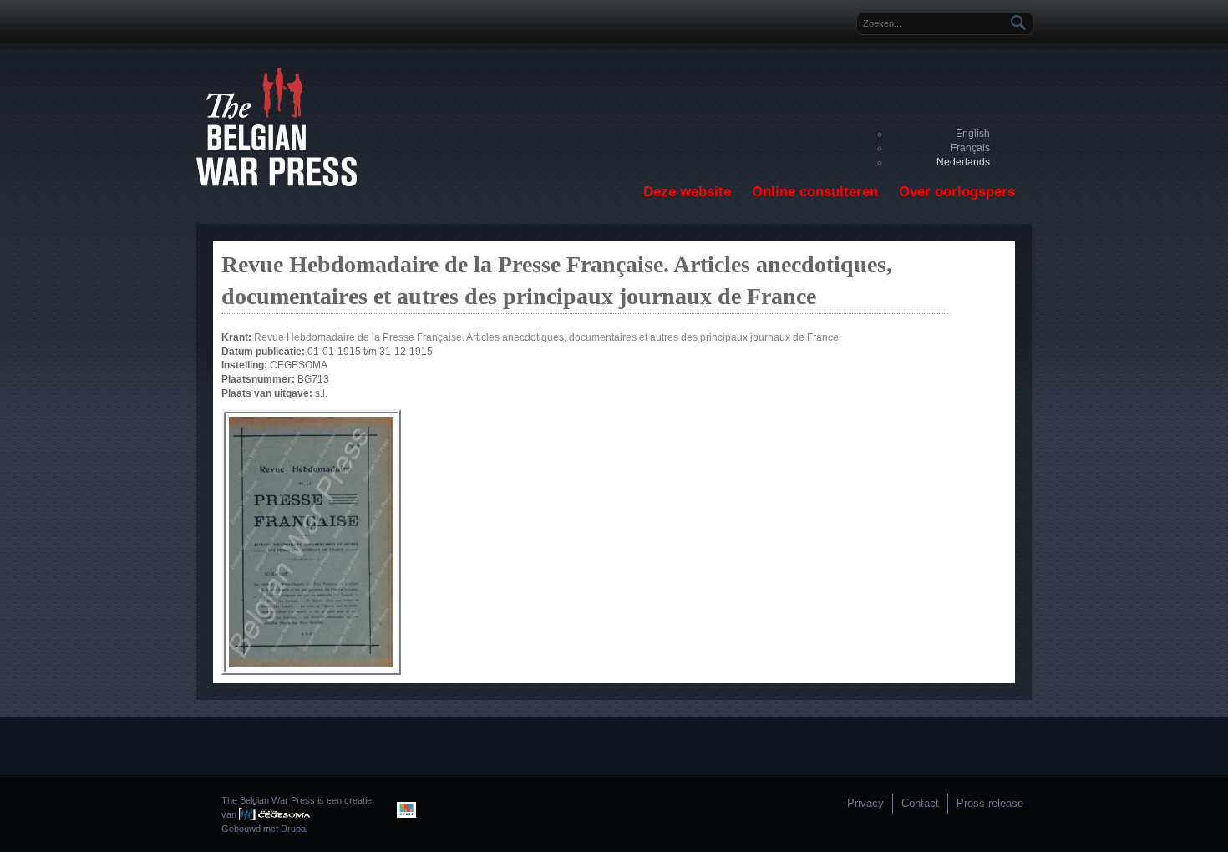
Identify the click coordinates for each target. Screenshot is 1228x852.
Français (970, 148)
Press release (990, 803)
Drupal (294, 829)
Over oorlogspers (957, 192)
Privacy (865, 803)
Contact (920, 803)
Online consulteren (815, 192)
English (973, 133)
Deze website (687, 192)
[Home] (276, 183)
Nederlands (963, 162)
